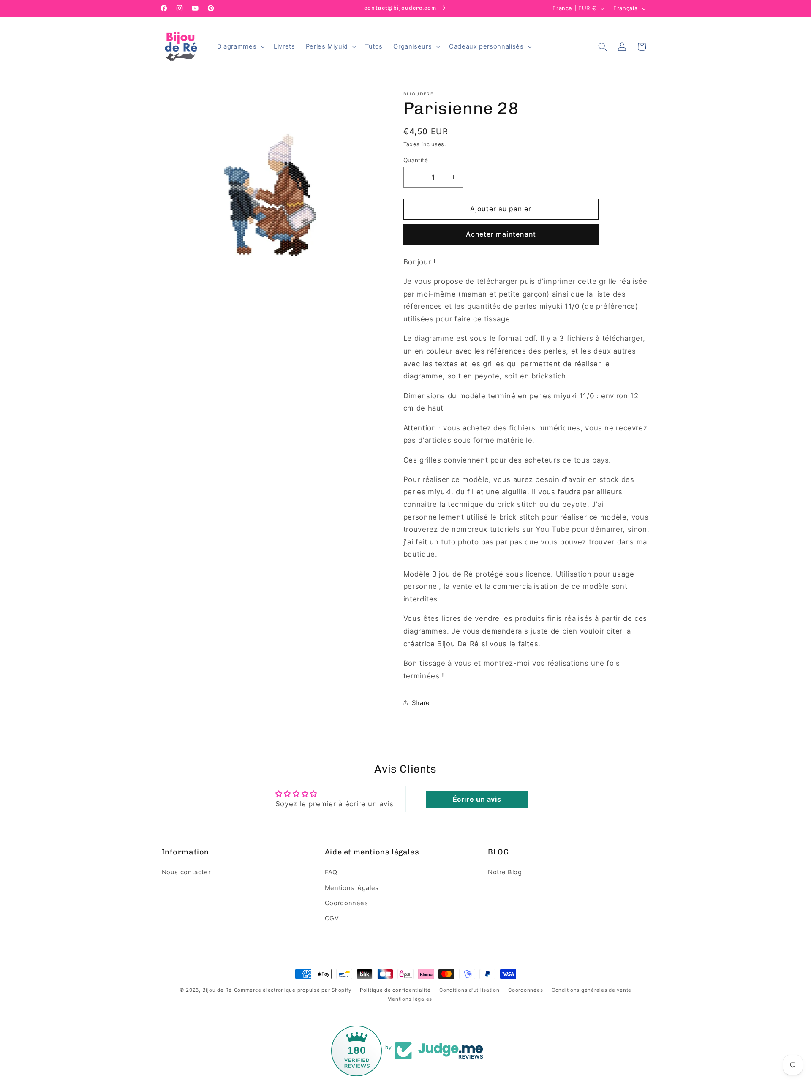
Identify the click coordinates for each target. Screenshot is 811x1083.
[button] (240, 46)
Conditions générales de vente (591, 990)
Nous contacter (186, 872)
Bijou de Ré (217, 990)
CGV (332, 918)
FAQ (331, 872)
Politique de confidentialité (395, 990)
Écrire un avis (477, 799)
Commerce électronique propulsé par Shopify (292, 990)
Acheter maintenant (501, 234)
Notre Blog (505, 872)
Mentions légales (352, 888)
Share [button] (421, 702)
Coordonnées (346, 903)
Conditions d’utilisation (469, 990)
